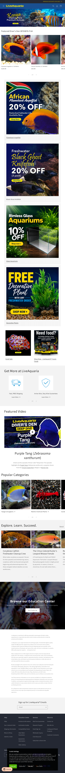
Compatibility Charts (24, 729)
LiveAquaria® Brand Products (52, 730)
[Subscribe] (46, 707)
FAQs (5, 721)
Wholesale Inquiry (38, 733)
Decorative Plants (12, 323)
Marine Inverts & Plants (39, 512)
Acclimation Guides (24, 725)
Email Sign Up (36, 729)
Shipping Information (10, 729)
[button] (3, 6)
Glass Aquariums (12, 261)
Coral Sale (9, 359)
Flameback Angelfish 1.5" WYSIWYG (10, 66)
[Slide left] (29, 75)
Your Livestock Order (10, 725)
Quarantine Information (22, 740)
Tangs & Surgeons (7, 512)
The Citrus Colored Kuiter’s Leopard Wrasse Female (45, 552)
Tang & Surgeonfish (28, 468)
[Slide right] (36, 75)
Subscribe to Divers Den (39, 740)
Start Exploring (32, 610)
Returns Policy (8, 733)
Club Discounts (37, 736)
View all (61, 526)
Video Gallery (22, 745)
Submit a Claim (8, 736)
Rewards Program (38, 725)
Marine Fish (44, 468)
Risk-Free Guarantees (38, 721)
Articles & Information (25, 721)
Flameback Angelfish (13, 138)
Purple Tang (24, 465)
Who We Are (50, 725)
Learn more (39, 766)
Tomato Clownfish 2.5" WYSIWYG (39, 66)
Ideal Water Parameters (22, 734)
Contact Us (50, 721)
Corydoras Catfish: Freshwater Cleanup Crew (14, 552)
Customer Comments (53, 735)
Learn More (15, 397)
